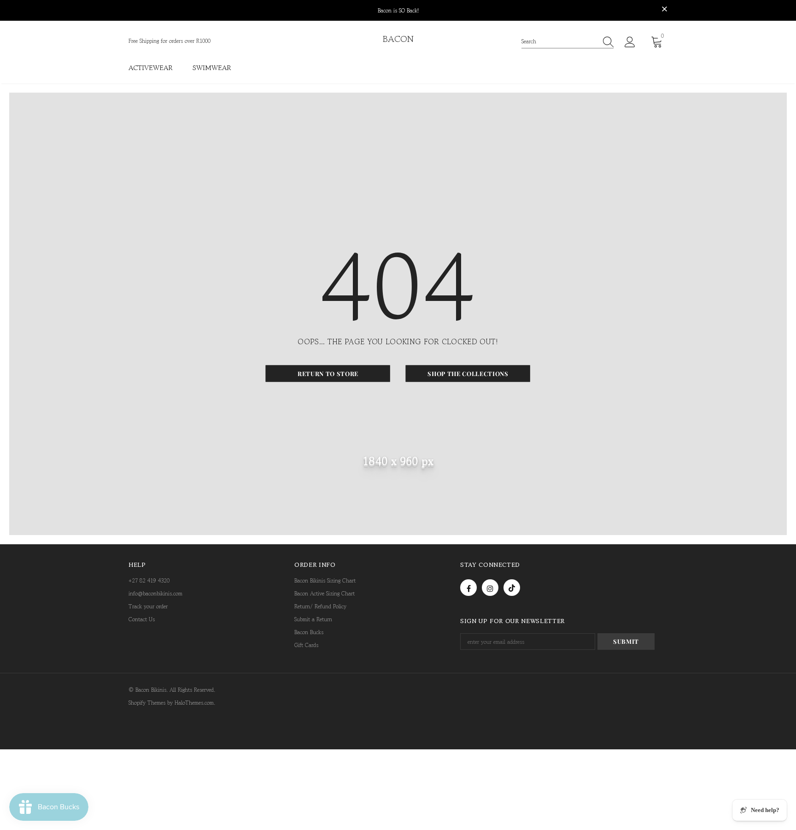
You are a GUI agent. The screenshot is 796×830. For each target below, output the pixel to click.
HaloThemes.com (194, 702)
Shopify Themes (147, 702)
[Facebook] (468, 587)
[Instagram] (490, 587)
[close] (664, 9)
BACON (398, 39)
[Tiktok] (511, 587)
